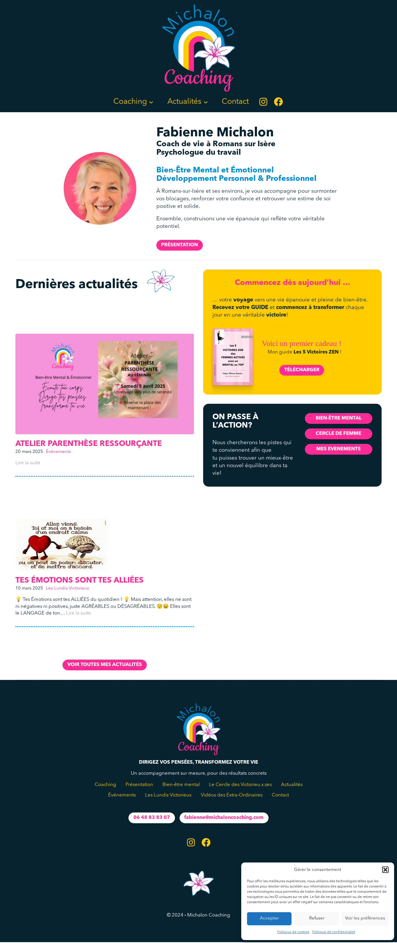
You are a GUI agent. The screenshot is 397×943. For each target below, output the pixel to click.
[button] (385, 870)
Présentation (179, 244)
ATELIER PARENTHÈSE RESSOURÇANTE (88, 444)
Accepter (269, 918)
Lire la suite (27, 462)
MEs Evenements (338, 449)
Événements (58, 452)
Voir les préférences (365, 918)
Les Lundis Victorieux (67, 588)
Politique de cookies (293, 932)
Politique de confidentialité (333, 932)
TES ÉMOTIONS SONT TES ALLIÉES (79, 580)
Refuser (316, 918)
